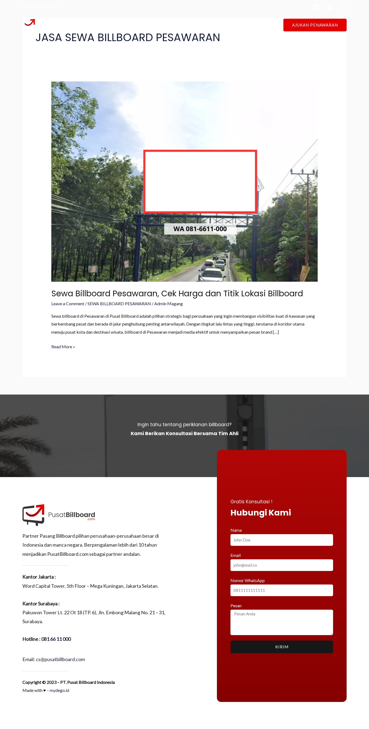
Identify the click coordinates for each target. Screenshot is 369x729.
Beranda (133, 24)
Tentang (157, 24)
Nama (236, 530)
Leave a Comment (67, 303)
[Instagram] (330, 7)
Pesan (235, 605)
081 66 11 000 (56, 639)
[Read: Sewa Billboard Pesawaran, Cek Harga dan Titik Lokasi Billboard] (184, 180)
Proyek (200, 24)
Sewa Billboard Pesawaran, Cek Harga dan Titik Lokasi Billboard (177, 293)
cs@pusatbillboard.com (60, 659)
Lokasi (179, 24)
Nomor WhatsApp (247, 580)
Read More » (63, 346)
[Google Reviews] (343, 7)
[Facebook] (316, 7)
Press (221, 24)
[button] (315, 25)
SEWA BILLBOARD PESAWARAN (119, 303)
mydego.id (59, 690)
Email (235, 555)
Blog (239, 24)
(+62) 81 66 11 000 (39, 6)
